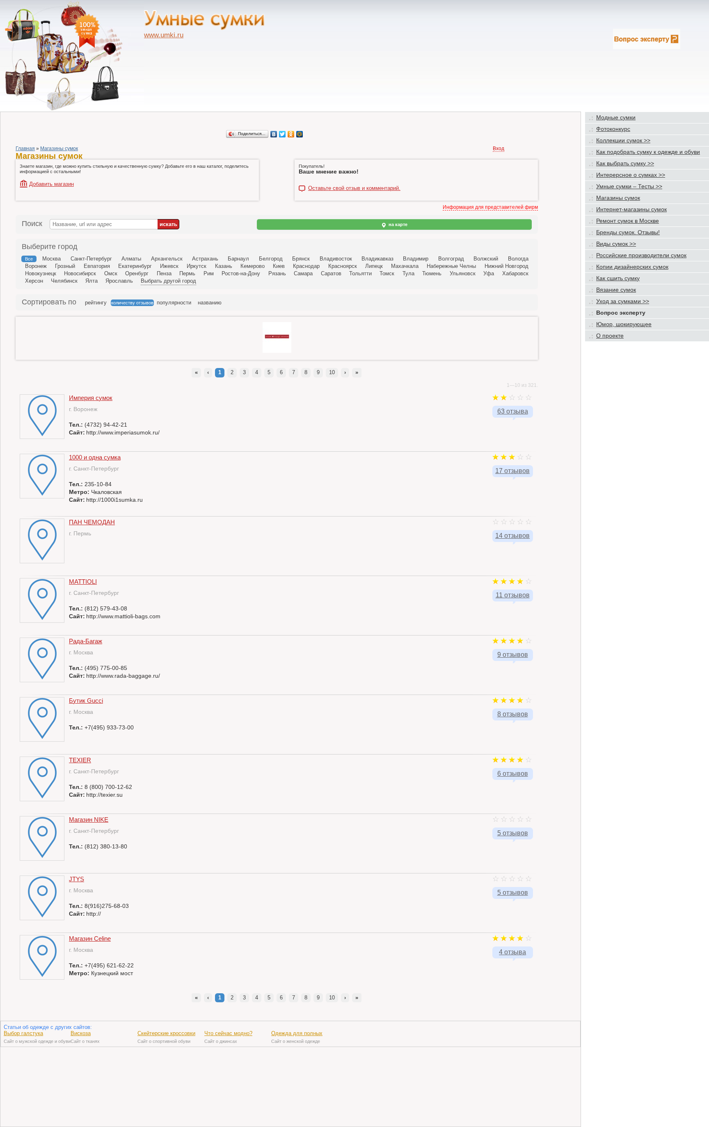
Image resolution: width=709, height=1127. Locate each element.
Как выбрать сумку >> (625, 163)
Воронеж (36, 266)
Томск (387, 273)
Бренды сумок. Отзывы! (628, 232)
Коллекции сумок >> (623, 140)
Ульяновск (463, 273)
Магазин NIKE (88, 819)
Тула (408, 273)
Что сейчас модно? (228, 1033)
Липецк (374, 266)
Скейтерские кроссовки (166, 1033)
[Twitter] (282, 134)
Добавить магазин (51, 184)
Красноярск (342, 266)
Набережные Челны (451, 266)
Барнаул (238, 259)
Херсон (34, 281)
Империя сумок (90, 397)
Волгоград (451, 259)
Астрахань (205, 259)
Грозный (65, 266)
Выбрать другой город (168, 281)
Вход (498, 148)
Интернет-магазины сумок (631, 209)
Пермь (187, 273)
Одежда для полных (296, 1033)
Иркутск (196, 266)
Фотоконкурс (613, 129)
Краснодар (306, 266)
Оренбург (137, 273)
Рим (209, 273)
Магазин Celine (90, 938)
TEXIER (80, 760)
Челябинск (64, 281)
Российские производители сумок (641, 255)
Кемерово (252, 266)
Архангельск (167, 259)
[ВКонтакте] (274, 134)
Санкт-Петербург (91, 259)
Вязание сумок (616, 289)
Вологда (518, 259)
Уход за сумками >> (622, 301)
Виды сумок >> (616, 243)
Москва (51, 259)
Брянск (301, 259)
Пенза (164, 273)
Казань (223, 266)
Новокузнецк (40, 273)
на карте (397, 224)
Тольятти (360, 273)
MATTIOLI (83, 581)
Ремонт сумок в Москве (627, 220)
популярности (174, 302)
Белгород (271, 259)
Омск (110, 273)
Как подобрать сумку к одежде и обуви (648, 152)
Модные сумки (616, 117)
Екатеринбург (135, 266)
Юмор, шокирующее (624, 324)
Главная (25, 148)
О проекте (610, 335)
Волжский (485, 259)
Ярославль (119, 281)
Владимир (415, 259)
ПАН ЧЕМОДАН (92, 522)
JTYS (76, 879)
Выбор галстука (23, 1033)
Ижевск (169, 266)
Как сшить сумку (618, 278)
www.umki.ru (163, 35)
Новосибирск (80, 273)
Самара (303, 273)
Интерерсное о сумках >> (630, 174)
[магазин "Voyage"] (277, 351)
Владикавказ (377, 259)
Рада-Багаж (85, 641)
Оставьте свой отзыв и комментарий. (354, 188)
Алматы (131, 259)
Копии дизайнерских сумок (632, 266)
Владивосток (336, 259)
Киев (279, 266)
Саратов (331, 273)
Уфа (488, 273)
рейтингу (96, 302)
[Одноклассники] (291, 134)
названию (210, 302)
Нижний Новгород (506, 266)
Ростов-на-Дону (241, 273)
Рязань (277, 273)
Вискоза (81, 1033)
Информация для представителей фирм (490, 207)
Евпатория (97, 266)
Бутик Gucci (86, 700)
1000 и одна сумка (95, 457)
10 (332, 372)
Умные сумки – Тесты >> (629, 186)
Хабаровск (515, 273)
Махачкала (405, 266)
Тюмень (431, 273)
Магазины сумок (59, 148)
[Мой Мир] (299, 134)
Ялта (91, 281)
